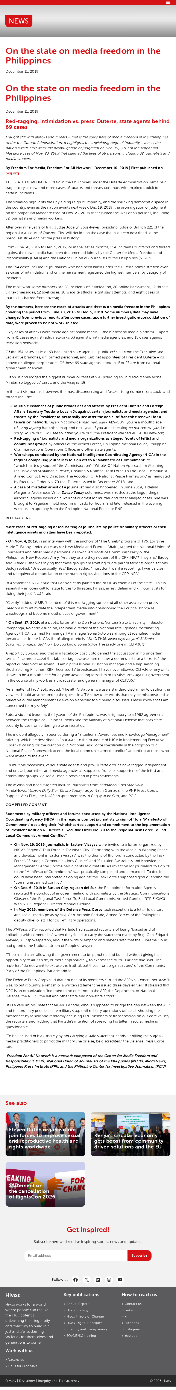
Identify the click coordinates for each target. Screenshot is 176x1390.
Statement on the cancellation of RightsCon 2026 (32, 1191)
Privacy (10, 1381)
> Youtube (130, 1335)
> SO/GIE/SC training (80, 1335)
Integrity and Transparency (58, 1381)
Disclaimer (27, 1381)
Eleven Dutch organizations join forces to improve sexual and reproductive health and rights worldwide (45, 1138)
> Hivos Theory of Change (84, 1316)
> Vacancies (14, 1359)
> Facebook (130, 1323)
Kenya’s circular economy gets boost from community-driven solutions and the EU (130, 1141)
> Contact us (132, 1303)
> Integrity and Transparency (86, 1329)
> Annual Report (76, 1303)
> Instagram (131, 1329)
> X (124, 1316)
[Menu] (168, 2)
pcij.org (12, 173)
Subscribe (139, 1255)
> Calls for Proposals (21, 1366)
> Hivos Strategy (76, 1310)
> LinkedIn (130, 1310)
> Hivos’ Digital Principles (83, 1323)
